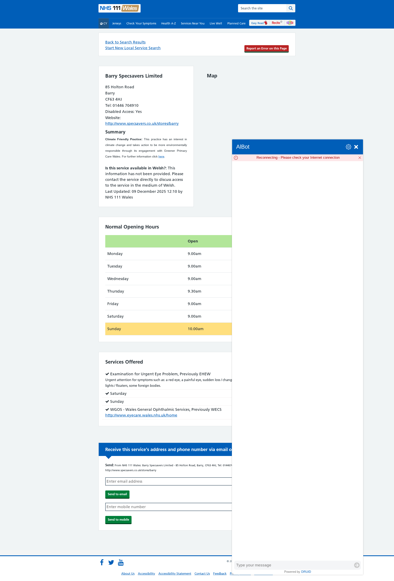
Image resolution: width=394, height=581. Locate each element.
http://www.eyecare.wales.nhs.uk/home (141, 415)
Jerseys (116, 23)
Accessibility (146, 573)
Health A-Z (168, 23)
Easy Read (257, 23)
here (161, 156)
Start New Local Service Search (133, 48)
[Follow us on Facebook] (101, 562)
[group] (297, 361)
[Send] (357, 565)
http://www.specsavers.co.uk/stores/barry (142, 123)
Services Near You (193, 23)
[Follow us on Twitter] (111, 562)
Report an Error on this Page (266, 48)
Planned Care (236, 23)
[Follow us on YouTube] (120, 562)
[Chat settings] (348, 147)
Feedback (220, 573)
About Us (128, 573)
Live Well (216, 23)
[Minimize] (356, 147)
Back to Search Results (125, 42)
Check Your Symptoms (141, 23)
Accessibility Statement (174, 573)
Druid (306, 571)
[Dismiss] (359, 157)
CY (105, 23)
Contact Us (202, 573)
